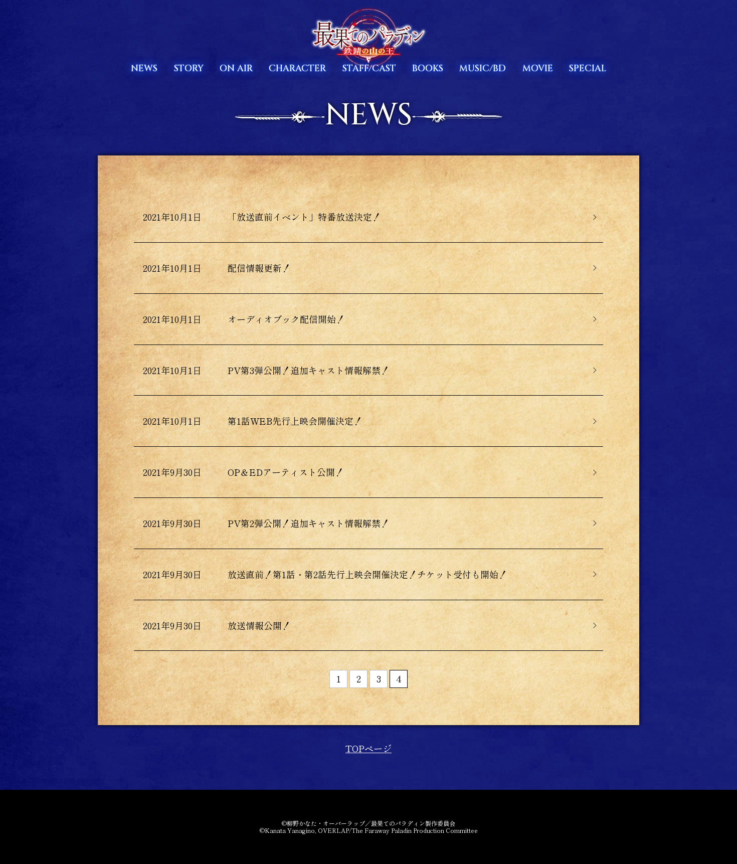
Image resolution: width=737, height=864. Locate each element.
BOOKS (427, 68)
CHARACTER (297, 68)
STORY (189, 68)
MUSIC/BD (482, 68)
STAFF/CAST (369, 68)
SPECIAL (587, 68)
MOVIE (537, 68)
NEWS (144, 68)
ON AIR (236, 68)
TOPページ (368, 748)
